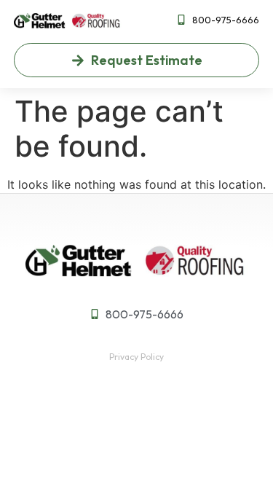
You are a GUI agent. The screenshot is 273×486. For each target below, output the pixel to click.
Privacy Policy (136, 356)
